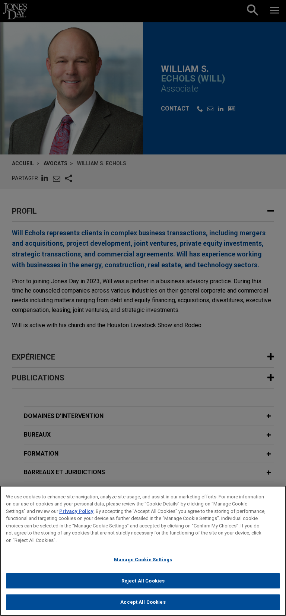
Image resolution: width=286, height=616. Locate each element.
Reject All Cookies (143, 581)
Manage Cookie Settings (143, 559)
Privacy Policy (76, 511)
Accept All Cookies (142, 602)
